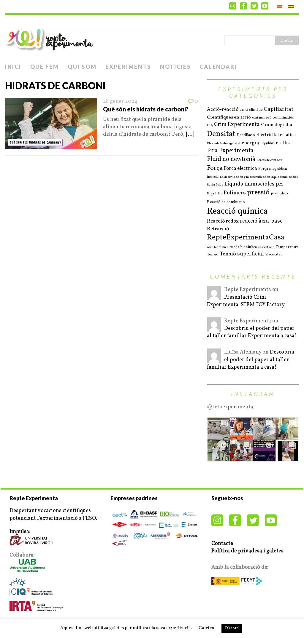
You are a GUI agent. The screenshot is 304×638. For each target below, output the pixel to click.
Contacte (222, 543)
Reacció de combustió (226, 202)
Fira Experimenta (230, 151)
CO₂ (210, 125)
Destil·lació (246, 135)
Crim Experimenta (237, 124)
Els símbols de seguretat (223, 144)
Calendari (218, 66)
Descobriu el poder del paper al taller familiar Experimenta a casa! (252, 332)
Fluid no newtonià (231, 159)
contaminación (283, 118)
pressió (258, 193)
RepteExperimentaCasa (245, 238)
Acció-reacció (222, 109)
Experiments (128, 66)
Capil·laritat (278, 109)
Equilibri (267, 143)
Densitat (221, 134)
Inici (13, 66)
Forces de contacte (269, 160)
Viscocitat (273, 254)
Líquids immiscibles (249, 184)
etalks (283, 143)
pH (279, 184)
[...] (190, 134)
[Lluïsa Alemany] (214, 359)
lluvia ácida (215, 185)
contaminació (261, 118)
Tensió (212, 254)
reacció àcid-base (261, 221)
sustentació (266, 247)
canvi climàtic (251, 110)
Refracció (218, 229)
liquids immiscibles (284, 177)
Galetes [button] (206, 628)
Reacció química (237, 211)
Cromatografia (276, 125)
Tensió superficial (242, 254)
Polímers (235, 193)
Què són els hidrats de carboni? (146, 109)
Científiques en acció (229, 117)
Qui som (82, 66)
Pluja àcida (214, 194)
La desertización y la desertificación (245, 177)
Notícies (175, 66)
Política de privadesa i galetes (247, 551)
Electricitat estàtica (276, 135)
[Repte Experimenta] (152, 37)
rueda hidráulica (243, 247)
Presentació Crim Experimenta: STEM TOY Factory (246, 301)
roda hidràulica (217, 247)
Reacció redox (223, 221)
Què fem (44, 66)
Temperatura (287, 247)
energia (250, 143)
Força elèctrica (240, 168)
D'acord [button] (232, 628)
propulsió (279, 193)
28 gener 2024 (120, 101)
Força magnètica (272, 169)
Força (215, 168)
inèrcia (212, 177)
